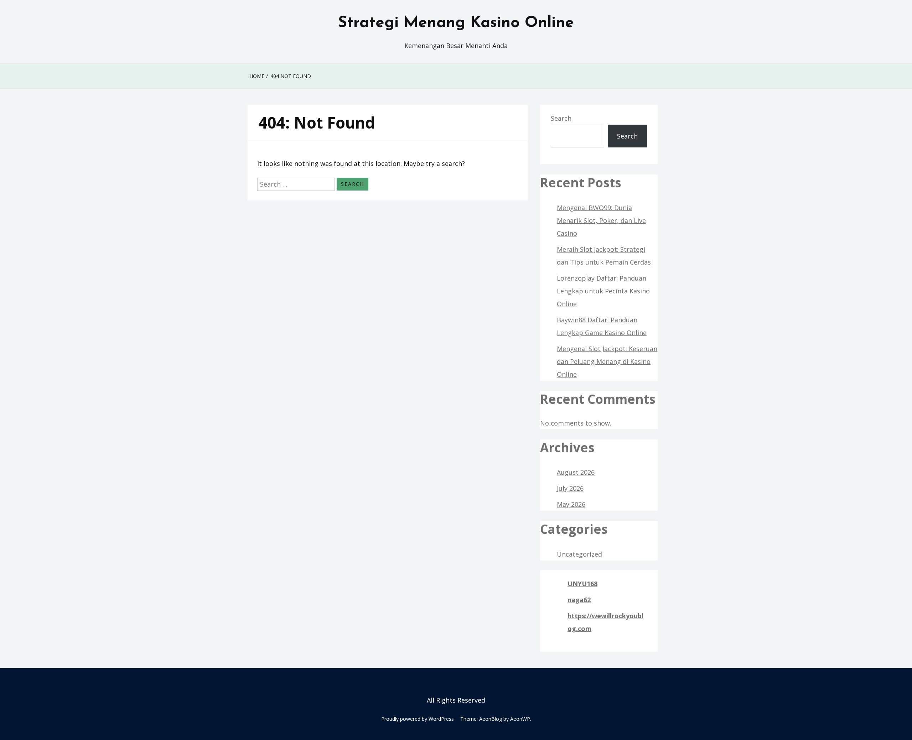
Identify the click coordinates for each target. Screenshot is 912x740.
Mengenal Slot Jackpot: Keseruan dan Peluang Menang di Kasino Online (607, 361)
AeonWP (520, 718)
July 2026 (570, 488)
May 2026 (571, 504)
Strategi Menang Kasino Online (456, 23)
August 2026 (576, 472)
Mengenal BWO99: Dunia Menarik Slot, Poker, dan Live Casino (601, 220)
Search (561, 118)
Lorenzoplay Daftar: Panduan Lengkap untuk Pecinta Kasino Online (603, 291)
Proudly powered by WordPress (417, 718)
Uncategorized (579, 554)
